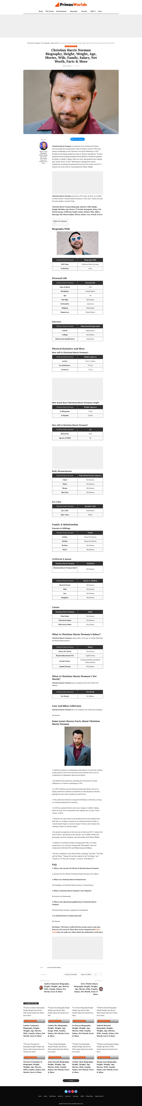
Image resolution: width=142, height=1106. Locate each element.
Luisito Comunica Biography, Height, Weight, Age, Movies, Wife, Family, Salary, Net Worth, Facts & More (34, 1030)
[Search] (118, 11)
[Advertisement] (49, 26)
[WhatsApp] (96, 974)
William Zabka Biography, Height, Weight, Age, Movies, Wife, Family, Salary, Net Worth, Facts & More (43, 157)
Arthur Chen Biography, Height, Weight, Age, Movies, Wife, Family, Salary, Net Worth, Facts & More (83, 1067)
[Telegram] (101, 974)
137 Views (77, 65)
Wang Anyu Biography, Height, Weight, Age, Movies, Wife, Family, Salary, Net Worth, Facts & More (107, 1067)
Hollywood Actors (71, 46)
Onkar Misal (68, 65)
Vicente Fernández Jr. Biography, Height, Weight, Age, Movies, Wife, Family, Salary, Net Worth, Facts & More (34, 1067)
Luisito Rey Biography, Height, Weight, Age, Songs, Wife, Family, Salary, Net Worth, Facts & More (58, 1030)
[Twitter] (66, 1091)
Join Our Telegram (78, 139)
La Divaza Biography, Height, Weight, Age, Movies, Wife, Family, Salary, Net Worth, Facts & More (83, 1030)
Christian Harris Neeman (54, 967)
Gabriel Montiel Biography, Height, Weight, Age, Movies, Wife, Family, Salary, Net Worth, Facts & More (107, 1030)
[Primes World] (71, 4)
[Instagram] (69, 1091)
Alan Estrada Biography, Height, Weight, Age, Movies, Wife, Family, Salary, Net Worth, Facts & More (58, 1067)
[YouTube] (72, 1091)
